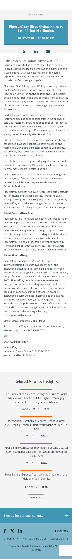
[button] (36, 515)
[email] (48, 52)
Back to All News (36, 15)
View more (36, 497)
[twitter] (24, 52)
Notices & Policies (35, 538)
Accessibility (59, 538)
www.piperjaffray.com (18, 315)
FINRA (41, 320)
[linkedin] (35, 52)
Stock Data (11, 538)
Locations (61, 531)
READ (47, 409)
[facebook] (5, 531)
